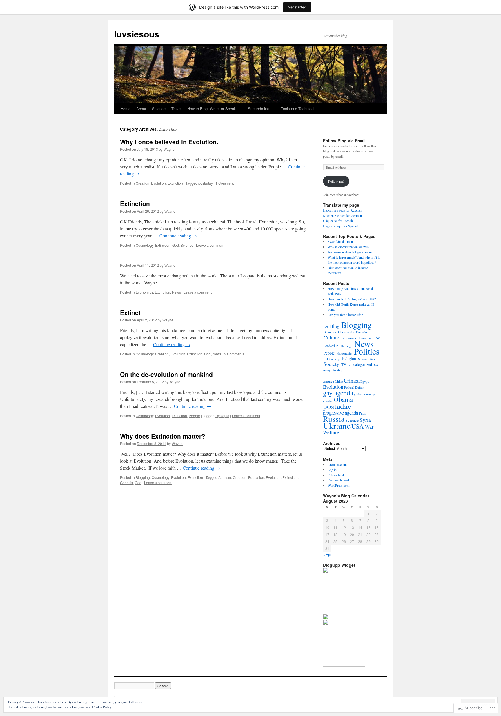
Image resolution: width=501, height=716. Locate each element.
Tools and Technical (297, 108)
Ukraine (337, 425)
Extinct (130, 312)
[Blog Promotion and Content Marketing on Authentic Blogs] (325, 617)
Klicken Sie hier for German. (343, 215)
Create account (338, 464)
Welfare (331, 432)
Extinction (175, 183)
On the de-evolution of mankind (166, 374)
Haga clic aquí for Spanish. (341, 225)
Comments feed (338, 480)
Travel (176, 108)
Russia (333, 418)
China (339, 381)
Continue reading (178, 235)
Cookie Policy (102, 707)
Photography (344, 353)
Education (256, 477)
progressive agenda (340, 413)
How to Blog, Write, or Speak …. (214, 108)
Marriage (346, 346)
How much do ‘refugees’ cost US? (352, 299)
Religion (349, 358)
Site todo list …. (261, 108)
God (175, 245)
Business (330, 332)
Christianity (346, 332)
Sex (372, 359)
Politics (367, 351)
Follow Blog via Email (344, 140)
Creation (142, 183)
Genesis (126, 482)
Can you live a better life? (345, 314)
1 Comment (224, 183)
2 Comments (234, 353)
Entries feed (336, 475)
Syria (365, 420)
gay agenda (338, 392)
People (194, 415)
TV (343, 364)
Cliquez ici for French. (338, 220)
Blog (334, 326)
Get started (297, 7)
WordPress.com (338, 485)
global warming (364, 394)
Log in (332, 469)
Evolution (158, 183)
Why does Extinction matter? (162, 436)
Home (125, 108)
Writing (337, 370)
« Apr (327, 554)
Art (326, 326)
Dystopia (222, 415)
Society (331, 364)
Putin (362, 413)
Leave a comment (210, 245)
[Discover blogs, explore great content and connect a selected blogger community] (325, 571)
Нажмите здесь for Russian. (342, 210)
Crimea (352, 380)
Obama (343, 399)
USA (357, 426)
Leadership (331, 346)
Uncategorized (360, 364)
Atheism (224, 477)
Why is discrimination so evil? (348, 246)
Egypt (364, 381)
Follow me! (336, 181)
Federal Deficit (354, 387)
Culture (331, 337)
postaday (205, 183)
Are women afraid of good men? (350, 252)
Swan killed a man (340, 241)
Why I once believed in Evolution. (169, 141)
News (176, 292)
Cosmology (144, 245)
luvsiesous (136, 34)
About (141, 108)
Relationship (332, 359)
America (328, 381)
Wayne (169, 149)
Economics (144, 292)
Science (159, 108)
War (369, 426)
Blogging (143, 477)
